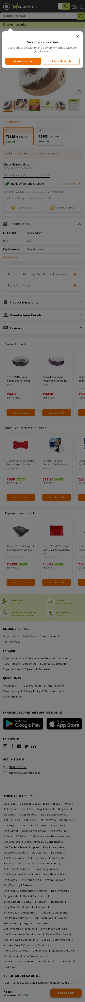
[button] (42, 36)
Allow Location (23, 61)
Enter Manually (61, 61)
